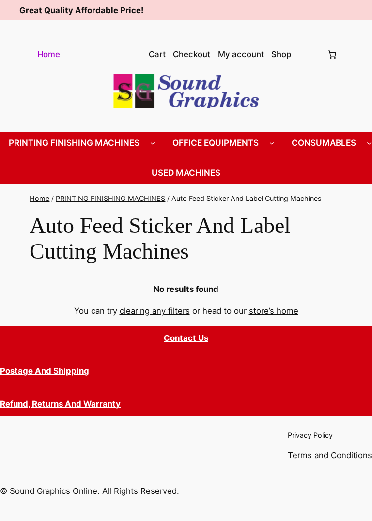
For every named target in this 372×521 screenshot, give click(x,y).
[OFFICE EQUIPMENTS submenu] (271, 142)
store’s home (273, 311)
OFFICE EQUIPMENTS (215, 143)
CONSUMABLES (324, 143)
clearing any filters (155, 311)
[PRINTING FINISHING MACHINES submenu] (152, 142)
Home (48, 54)
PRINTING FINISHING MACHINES (74, 143)
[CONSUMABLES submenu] (369, 142)
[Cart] (332, 54)
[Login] (309, 54)
